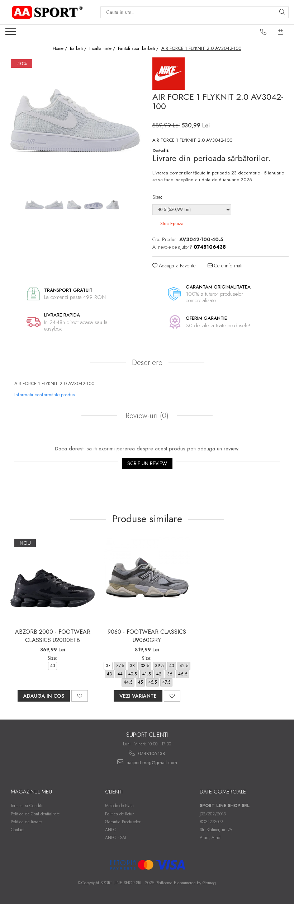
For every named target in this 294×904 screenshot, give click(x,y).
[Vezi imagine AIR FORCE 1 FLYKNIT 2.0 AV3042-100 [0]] (34, 205)
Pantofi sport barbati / (139, 49)
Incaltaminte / (103, 49)
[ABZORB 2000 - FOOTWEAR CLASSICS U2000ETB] (52, 580)
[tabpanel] (73, 125)
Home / (60, 49)
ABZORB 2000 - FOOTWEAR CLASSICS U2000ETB (52, 636)
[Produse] (11, 33)
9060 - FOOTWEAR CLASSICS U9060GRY (147, 636)
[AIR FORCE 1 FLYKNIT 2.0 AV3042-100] (73, 125)
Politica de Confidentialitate (35, 814)
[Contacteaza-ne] (263, 32)
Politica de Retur (119, 814)
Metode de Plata (119, 805)
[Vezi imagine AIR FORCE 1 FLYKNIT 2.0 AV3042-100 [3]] (93, 205)
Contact (17, 829)
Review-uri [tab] (146, 415)
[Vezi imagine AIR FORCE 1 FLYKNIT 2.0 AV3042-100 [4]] (113, 205)
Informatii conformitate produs (44, 394)
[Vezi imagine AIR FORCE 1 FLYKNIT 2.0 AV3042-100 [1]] (54, 205)
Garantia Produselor (123, 822)
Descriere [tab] (147, 362)
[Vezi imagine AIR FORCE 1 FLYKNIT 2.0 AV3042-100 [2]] (74, 205)
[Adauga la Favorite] (79, 696)
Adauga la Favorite (176, 265)
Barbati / (79, 49)
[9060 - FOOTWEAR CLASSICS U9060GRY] (146, 580)
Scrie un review (147, 463)
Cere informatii (228, 265)
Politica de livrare (26, 822)
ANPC (110, 829)
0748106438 (151, 753)
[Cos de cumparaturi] (281, 32)
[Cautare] (282, 12)
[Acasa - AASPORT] (47, 12)
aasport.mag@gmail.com (151, 762)
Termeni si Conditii (27, 805)
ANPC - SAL (116, 837)
